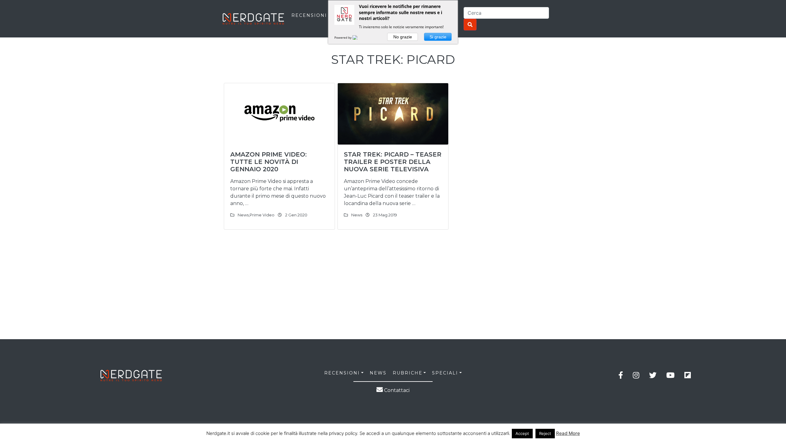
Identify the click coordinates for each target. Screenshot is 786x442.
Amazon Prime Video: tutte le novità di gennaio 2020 (268, 162)
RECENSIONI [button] (342, 373)
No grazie (402, 36)
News (243, 214)
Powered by (343, 37)
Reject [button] (545, 433)
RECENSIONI (309, 15)
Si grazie (438, 36)
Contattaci (396, 390)
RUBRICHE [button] (407, 373)
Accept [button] (522, 433)
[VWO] (358, 37)
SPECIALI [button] (445, 373)
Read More (568, 433)
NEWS (378, 373)
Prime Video (262, 214)
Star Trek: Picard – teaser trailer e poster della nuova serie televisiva (393, 162)
